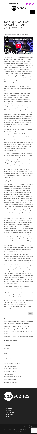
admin (7, 28)
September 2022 (8, 351)
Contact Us (9, 414)
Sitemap (30, 429)
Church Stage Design (10, 371)
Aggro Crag (7, 361)
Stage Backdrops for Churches (12, 377)
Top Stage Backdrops (10, 379)
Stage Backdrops (8, 374)
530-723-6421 (14, 4)
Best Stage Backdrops (10, 366)
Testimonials (10, 412)
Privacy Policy (19, 431)
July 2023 (6, 348)
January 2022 (7, 353)
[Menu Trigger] (32, 12)
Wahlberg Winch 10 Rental (11, 382)
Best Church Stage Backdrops (12, 363)
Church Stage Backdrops (11, 369)
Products (8, 410)
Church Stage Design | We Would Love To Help (17, 329)
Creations (9, 408)
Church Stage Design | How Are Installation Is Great (18, 336)
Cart (7, 416)
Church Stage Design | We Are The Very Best (16, 326)
